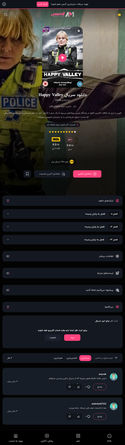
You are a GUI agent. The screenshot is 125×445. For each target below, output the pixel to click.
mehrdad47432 (99, 403)
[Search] (6, 14)
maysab (102, 374)
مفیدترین (58, 358)
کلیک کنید (43, 4)
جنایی (68, 106)
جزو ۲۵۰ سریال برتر (62, 162)
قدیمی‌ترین (72, 358)
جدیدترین (85, 358)
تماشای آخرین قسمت (49, 173)
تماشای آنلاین (85, 173)
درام (63, 106)
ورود (72, 337)
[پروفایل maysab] (114, 381)
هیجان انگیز (54, 106)
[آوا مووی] (62, 14)
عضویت (52, 337)
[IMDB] (56, 140)
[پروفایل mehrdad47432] (114, 411)
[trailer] (62, 58)
